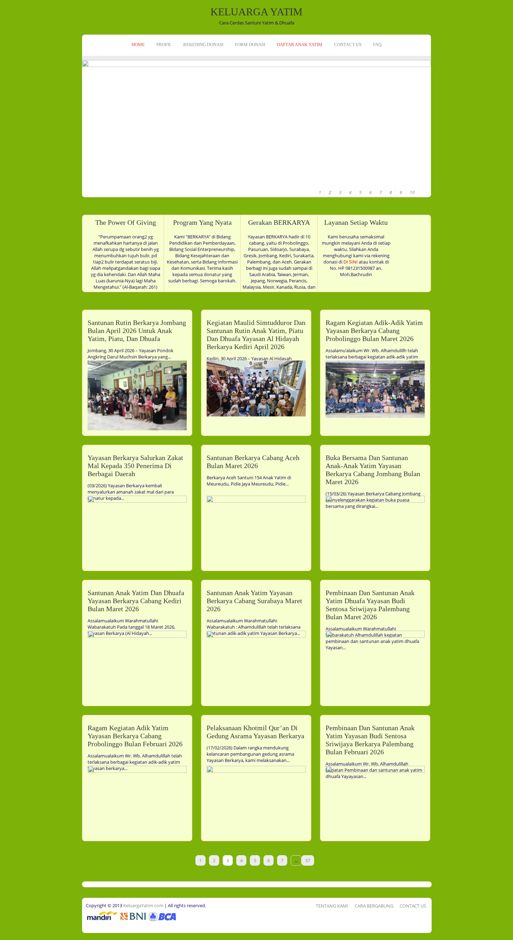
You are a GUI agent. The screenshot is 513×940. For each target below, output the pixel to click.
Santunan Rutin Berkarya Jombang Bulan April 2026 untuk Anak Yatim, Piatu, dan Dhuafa (137, 330)
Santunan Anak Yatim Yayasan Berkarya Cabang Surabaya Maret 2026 (254, 601)
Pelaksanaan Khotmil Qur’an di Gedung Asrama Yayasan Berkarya (255, 732)
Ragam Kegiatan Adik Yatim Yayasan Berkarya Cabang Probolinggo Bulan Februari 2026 (135, 736)
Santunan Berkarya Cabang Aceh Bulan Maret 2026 (253, 461)
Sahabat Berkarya (397, 148)
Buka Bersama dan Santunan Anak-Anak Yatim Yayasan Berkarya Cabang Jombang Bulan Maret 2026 (373, 470)
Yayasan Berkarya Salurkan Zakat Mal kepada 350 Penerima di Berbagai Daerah (135, 466)
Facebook (6, 79)
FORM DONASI (250, 44)
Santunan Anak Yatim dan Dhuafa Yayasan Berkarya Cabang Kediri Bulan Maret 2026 (136, 601)
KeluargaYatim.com (142, 905)
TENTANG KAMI (332, 906)
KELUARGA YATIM (256, 11)
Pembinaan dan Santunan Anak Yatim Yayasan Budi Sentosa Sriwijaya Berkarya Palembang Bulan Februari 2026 (370, 740)
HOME (138, 44)
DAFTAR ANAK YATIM (299, 44)
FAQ (377, 44)
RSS (6, 100)
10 (412, 192)
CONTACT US (348, 44)
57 (307, 860)
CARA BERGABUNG (374, 906)
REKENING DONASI (203, 44)
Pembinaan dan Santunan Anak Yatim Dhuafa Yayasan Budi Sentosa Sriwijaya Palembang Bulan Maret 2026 (370, 605)
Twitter (6, 89)
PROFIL (164, 44)
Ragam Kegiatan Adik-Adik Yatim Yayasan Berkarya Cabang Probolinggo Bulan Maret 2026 (374, 330)
